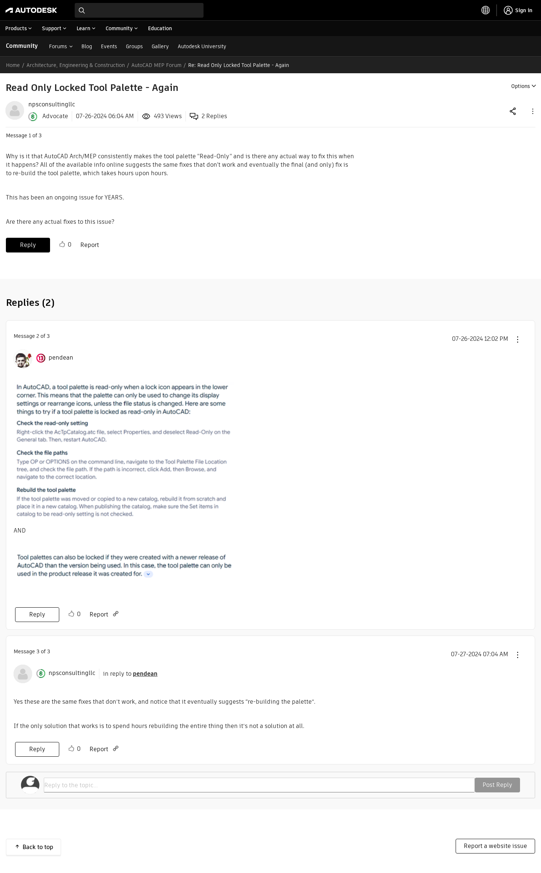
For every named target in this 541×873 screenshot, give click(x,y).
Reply (28, 245)
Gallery (160, 46)
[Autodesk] (31, 10)
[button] (532, 111)
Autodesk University (202, 46)
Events (109, 46)
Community (22, 46)
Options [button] (520, 86)
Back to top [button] (37, 847)
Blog (86, 46)
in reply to (130, 673)
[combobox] (139, 10)
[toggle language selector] (486, 10)
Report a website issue (495, 846)
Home (13, 65)
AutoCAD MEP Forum (156, 65)
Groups (134, 46)
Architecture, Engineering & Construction (75, 65)
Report (89, 245)
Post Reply (497, 785)
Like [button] (62, 244)
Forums (58, 46)
